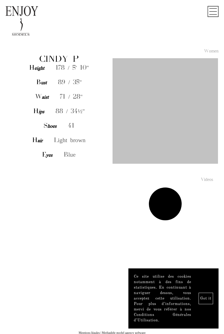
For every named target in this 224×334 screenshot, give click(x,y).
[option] (112, 111)
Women (211, 51)
